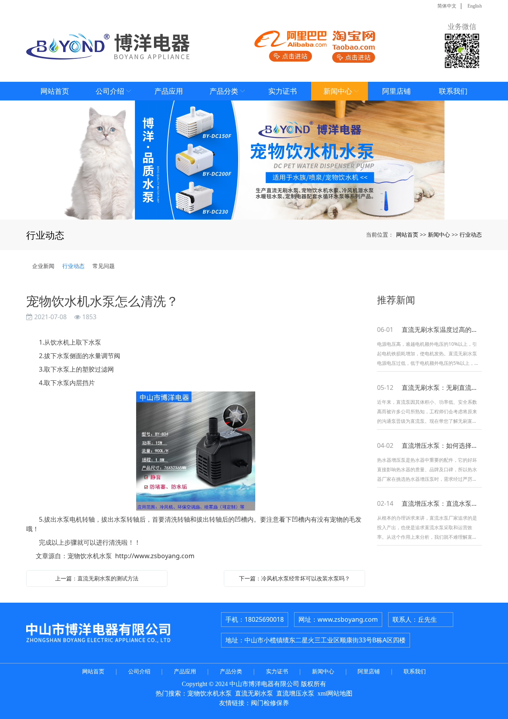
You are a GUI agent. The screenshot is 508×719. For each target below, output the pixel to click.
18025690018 (264, 619)
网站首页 (407, 234)
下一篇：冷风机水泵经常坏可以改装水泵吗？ (294, 578)
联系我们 (415, 671)
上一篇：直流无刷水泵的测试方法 (97, 578)
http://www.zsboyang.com (154, 555)
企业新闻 (43, 266)
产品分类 (231, 671)
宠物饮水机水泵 (209, 693)
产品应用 (185, 671)
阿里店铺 (369, 671)
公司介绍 (139, 671)
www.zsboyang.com (348, 619)
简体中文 (446, 6)
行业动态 (471, 234)
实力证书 (277, 671)
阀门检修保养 (270, 703)
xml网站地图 (335, 693)
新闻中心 (439, 234)
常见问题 (103, 266)
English (475, 6)
